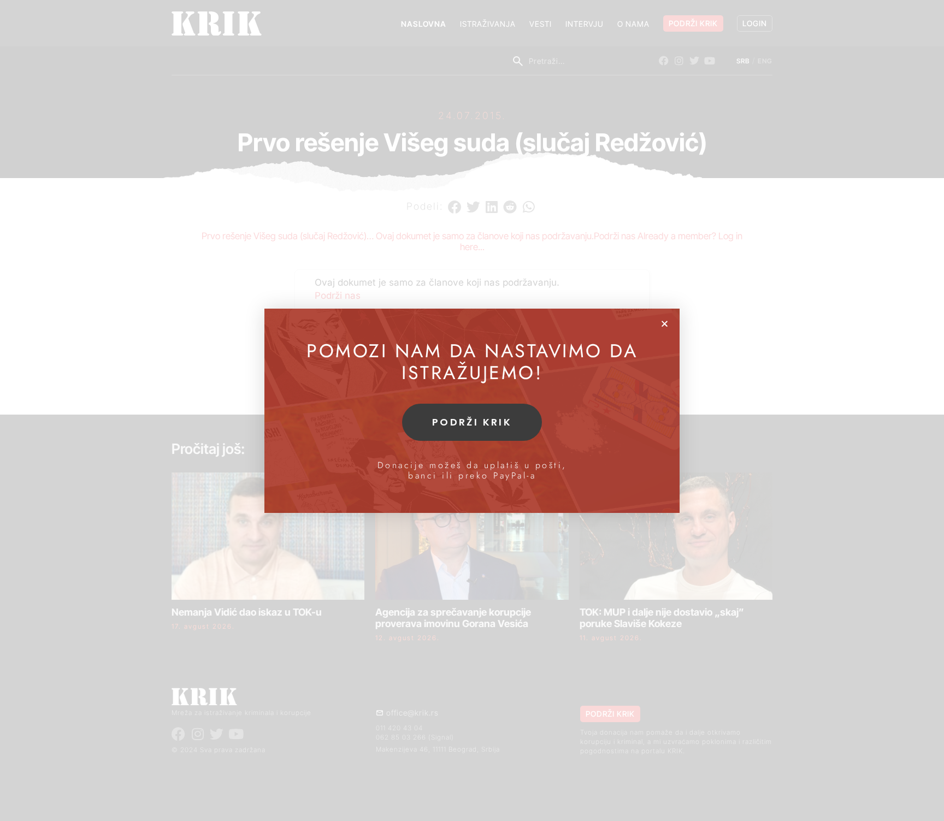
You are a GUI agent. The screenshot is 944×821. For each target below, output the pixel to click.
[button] (664, 324)
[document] (472, 410)
